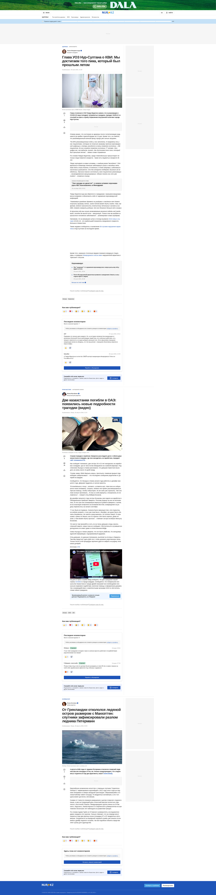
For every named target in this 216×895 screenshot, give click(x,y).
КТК (78, 547)
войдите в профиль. (112, 328)
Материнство (95, 17)
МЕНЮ (47, 12)
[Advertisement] (108, 33)
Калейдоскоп (66, 699)
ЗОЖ (68, 17)
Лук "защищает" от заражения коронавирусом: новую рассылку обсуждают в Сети (96, 268)
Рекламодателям (168, 885)
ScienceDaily (107, 773)
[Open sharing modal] (64, 127)
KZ (162, 12)
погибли (78, 582)
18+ (74, 612)
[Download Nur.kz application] (108, 5)
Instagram (115, 378)
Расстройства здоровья (58, 17)
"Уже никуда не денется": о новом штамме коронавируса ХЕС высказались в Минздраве (95, 184)
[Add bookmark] (64, 133)
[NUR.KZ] (108, 12)
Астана (65, 299)
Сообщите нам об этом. (96, 291)
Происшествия (66, 389)
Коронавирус (74, 17)
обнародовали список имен (92, 255)
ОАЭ (69, 612)
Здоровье (45, 17)
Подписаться (115, 596)
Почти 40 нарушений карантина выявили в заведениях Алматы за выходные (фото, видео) (96, 275)
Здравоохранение (85, 17)
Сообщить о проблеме (152, 885)
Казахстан (71, 299)
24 (90, 625)
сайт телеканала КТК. (77, 460)
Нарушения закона (78, 389)
